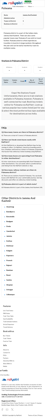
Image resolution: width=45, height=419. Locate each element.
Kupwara (10, 255)
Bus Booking (28, 3)
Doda (8, 226)
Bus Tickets (6, 336)
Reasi (8, 275)
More (30, 6)
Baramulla (10, 216)
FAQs (4, 355)
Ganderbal (10, 231)
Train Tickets (16, 3)
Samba (9, 280)
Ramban (9, 270)
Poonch (9, 260)
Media (5, 366)
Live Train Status (8, 310)
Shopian (9, 285)
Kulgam (9, 251)
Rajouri (9, 265)
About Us (6, 350)
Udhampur (10, 294)
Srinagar (9, 290)
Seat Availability (8, 319)
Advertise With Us (8, 361)
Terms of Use (32, 415)
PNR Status (6, 313)
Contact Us (6, 352)
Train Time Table (8, 316)
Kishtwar (10, 246)
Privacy (40, 415)
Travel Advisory (8, 327)
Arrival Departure (8, 324)
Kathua (9, 241)
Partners (5, 358)
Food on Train (7, 341)
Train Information (18, 6)
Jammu (9, 236)
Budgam (9, 221)
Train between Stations (10, 321)
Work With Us (7, 363)
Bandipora (10, 212)
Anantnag (10, 207)
